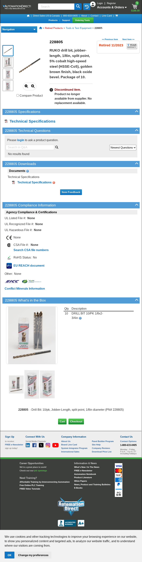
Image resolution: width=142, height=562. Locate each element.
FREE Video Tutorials (30, 489)
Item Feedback (71, 192)
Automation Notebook (85, 474)
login (20, 140)
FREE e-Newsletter (83, 470)
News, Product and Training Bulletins (92, 484)
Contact (94, 15)
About (84, 15)
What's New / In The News (86, 467)
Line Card (107, 15)
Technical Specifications (31, 121)
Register (111, 3)
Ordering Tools (82, 20)
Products (53, 20)
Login (100, 3)
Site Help (96, 445)
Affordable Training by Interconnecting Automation (45, 482)
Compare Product (31, 95)
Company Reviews (101, 448)
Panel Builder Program (103, 441)
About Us (65, 441)
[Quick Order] (116, 15)
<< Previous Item (110, 39)
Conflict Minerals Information (25, 288)
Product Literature (83, 477)
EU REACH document (28, 265)
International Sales (70, 452)
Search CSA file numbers (31, 250)
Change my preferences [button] (33, 555)
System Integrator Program (74, 448)
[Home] (28, 15)
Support (66, 20)
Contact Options (128, 441)
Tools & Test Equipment (79, 28)
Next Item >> (128, 39)
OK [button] (9, 555)
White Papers (80, 481)
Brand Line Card (69, 445)
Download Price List (101, 452)
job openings (40, 470)
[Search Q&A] (56, 147)
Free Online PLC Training (32, 485)
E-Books (78, 488)
